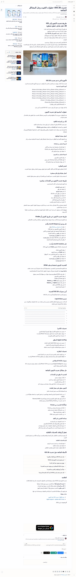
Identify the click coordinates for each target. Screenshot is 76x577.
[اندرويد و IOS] (64, 549)
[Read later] (26, 17)
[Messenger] (61, 571)
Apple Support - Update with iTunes (55, 499)
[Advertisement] (33, 32)
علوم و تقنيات (70, 1)
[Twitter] (67, 571)
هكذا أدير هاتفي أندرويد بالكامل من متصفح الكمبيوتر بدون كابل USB (15, 46)
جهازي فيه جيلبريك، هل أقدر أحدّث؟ (56, 463)
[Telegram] (65, 571)
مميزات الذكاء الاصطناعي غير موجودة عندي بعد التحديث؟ (52, 466)
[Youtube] (63, 571)
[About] (74, 19)
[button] (74, 2)
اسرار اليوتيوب (15, 32)
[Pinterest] (55, 571)
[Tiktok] (57, 571)
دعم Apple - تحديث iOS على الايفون (56, 497)
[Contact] (74, 21)
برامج (16, 26)
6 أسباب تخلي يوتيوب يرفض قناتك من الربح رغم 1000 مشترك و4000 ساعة (14, 34)
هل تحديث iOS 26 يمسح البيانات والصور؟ (55, 456)
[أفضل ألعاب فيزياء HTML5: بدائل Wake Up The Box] (34, 544)
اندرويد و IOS (15, 43)
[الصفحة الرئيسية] (74, 5)
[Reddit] (53, 571)
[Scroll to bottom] (2, 572)
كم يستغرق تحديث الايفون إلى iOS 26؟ (56, 460)
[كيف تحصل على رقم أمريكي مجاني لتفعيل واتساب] (13, 13)
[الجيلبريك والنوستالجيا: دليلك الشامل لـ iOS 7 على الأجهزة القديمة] (56, 544)
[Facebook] (69, 571)
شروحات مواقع (15, 19)
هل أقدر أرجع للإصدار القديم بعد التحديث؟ (55, 469)
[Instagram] (59, 571)
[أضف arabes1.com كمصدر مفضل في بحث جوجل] (45, 528)
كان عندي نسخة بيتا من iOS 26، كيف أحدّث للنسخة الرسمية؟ (51, 472)
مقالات (16, 38)
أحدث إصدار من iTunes (57, 227)
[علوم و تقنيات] (60, 16)
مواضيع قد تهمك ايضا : (62, 308)
